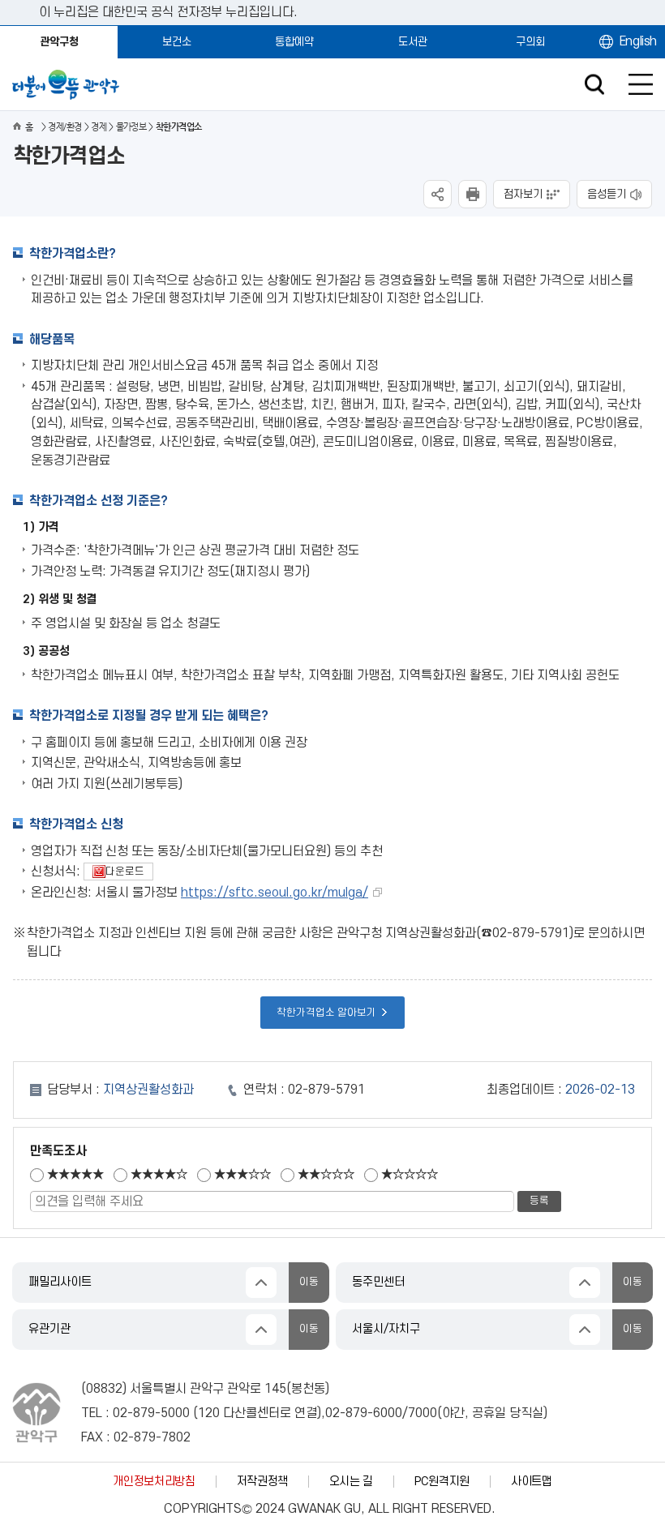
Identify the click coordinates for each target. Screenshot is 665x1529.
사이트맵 (531, 1481)
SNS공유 (437, 194)
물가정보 (131, 127)
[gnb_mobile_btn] (641, 84)
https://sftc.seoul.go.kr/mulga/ (274, 892)
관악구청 (59, 42)
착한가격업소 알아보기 (326, 1012)
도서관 (412, 42)
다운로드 (114, 871)
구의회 (530, 42)
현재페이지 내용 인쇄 (472, 194)
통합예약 (294, 42)
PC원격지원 (442, 1481)
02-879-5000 (151, 1413)
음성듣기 (606, 194)
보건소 (176, 42)
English (638, 41)
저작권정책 (262, 1481)
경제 (98, 127)
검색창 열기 (594, 84)
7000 (422, 1413)
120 (209, 1413)
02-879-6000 (363, 1413)
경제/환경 (64, 127)
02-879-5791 (326, 1089)
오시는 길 (351, 1481)
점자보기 (523, 194)
